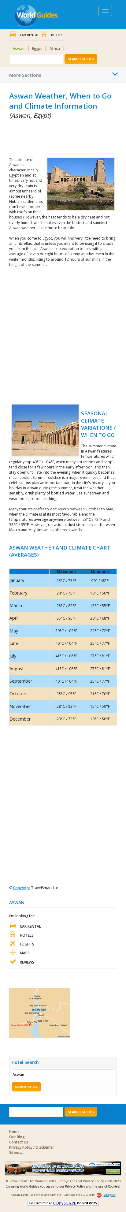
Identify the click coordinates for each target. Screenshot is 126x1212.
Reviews (27, 962)
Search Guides (81, 59)
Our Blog (17, 1136)
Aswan (18, 48)
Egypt (37, 48)
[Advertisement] (39, 137)
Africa (55, 48)
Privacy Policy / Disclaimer (31, 1147)
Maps (25, 953)
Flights (27, 944)
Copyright (21, 887)
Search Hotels (26, 1087)
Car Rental (29, 35)
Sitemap (16, 1152)
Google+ (110, 1195)
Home (14, 1131)
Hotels (57, 35)
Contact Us (18, 1142)
